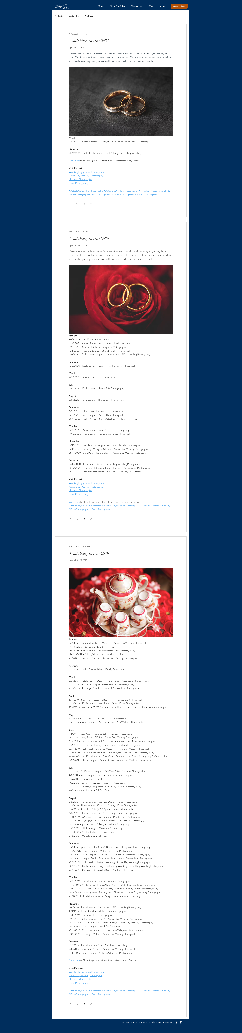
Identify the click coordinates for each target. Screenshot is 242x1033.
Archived (89, 16)
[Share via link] (90, 204)
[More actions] (171, 34)
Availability (73, 16)
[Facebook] (176, 1022)
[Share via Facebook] (70, 204)
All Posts (59, 16)
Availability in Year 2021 (89, 40)
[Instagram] (180, 1022)
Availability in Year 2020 (89, 238)
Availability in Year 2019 (89, 553)
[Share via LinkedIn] (84, 204)
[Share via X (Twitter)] (77, 204)
